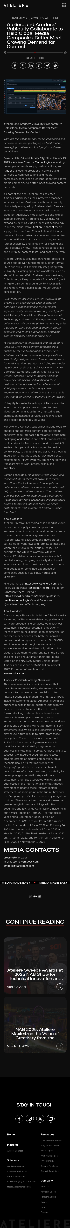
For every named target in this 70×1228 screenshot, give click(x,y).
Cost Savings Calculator (52, 1140)
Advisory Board (48, 1192)
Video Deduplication (17, 1171)
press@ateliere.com (16, 857)
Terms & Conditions (50, 1171)
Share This (35, 58)
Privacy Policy (47, 1161)
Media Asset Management (19, 1187)
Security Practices (49, 1166)
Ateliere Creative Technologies (32, 162)
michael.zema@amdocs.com (21, 861)
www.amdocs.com (15, 673)
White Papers (47, 1151)
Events (44, 1202)
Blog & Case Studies (50, 1146)
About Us (45, 1187)
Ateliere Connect (43, 227)
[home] (16, 5)
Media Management (16, 1166)
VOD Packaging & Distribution (21, 1182)
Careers (44, 1212)
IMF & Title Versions (16, 1177)
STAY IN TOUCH (35, 1104)
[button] (63, 5)
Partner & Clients (48, 1197)
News (43, 1207)
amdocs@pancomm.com (19, 866)
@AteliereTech (14, 592)
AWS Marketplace (49, 1156)
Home (11, 1134)
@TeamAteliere (40, 588)
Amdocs (9, 170)
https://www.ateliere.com (40, 583)
